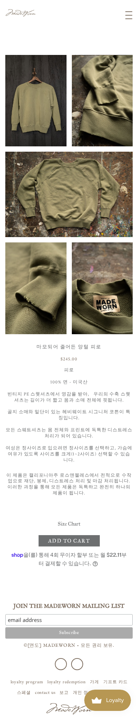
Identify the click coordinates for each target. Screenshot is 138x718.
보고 (64, 692)
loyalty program (27, 681)
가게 (94, 681)
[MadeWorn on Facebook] (61, 664)
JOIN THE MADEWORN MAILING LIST (69, 606)
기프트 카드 (115, 681)
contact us (45, 692)
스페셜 (24, 692)
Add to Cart (69, 541)
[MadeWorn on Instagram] (77, 664)
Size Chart (69, 524)
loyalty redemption (66, 681)
